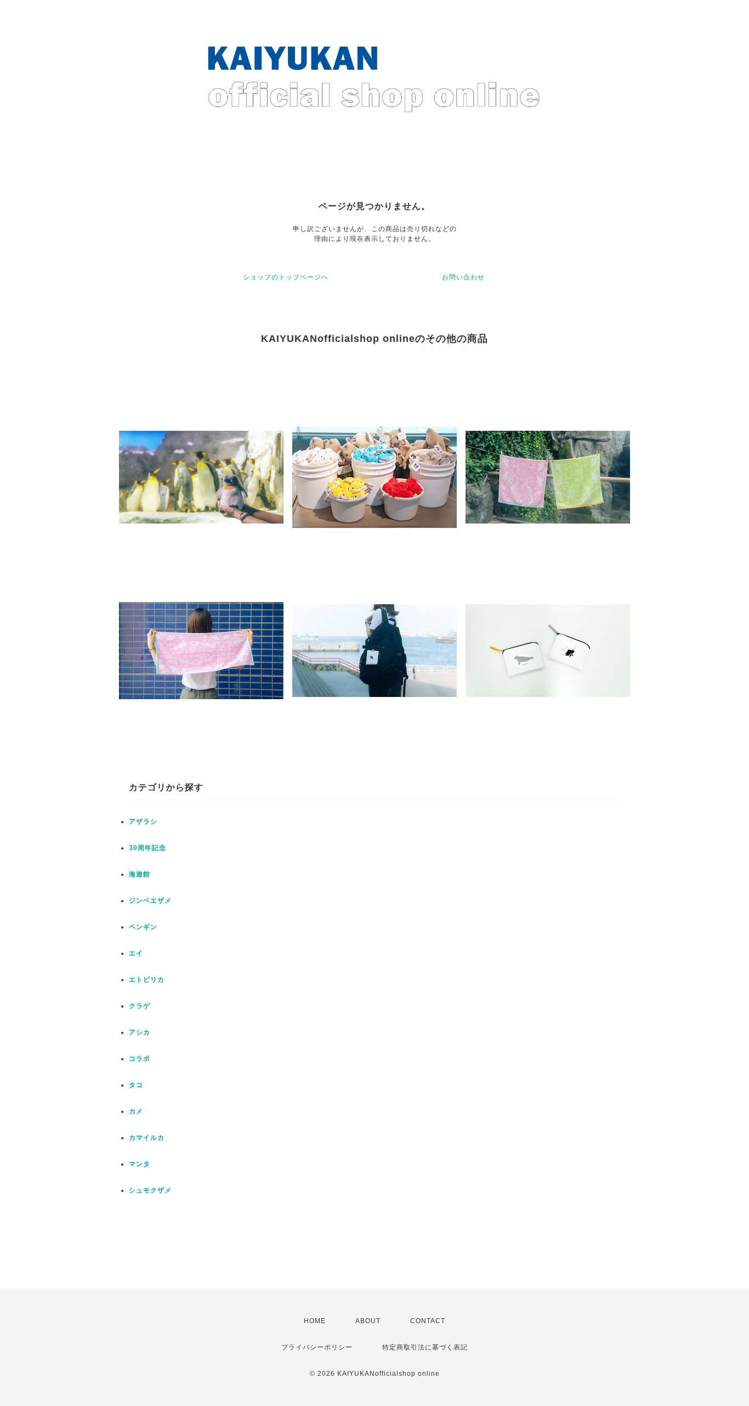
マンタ (139, 1164)
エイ (136, 953)
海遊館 (139, 874)
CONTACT (427, 1321)
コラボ (139, 1058)
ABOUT (368, 1321)
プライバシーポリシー (317, 1347)
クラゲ (139, 1006)
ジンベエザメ (150, 900)
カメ (136, 1111)
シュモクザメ (150, 1190)
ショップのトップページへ (285, 277)
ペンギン (143, 927)
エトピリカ (146, 979)
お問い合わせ (463, 277)
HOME (315, 1321)
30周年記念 (147, 848)
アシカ (139, 1032)
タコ (136, 1085)
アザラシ (143, 821)
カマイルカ (146, 1137)
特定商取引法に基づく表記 (425, 1347)
